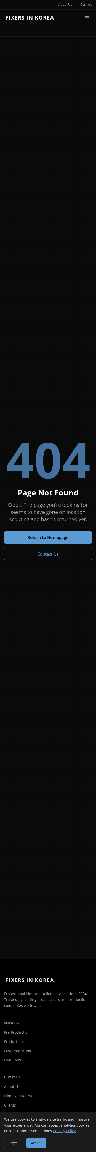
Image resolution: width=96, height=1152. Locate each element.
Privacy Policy (64, 1130)
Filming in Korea (18, 1095)
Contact (86, 5)
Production (13, 1041)
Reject (13, 1142)
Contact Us (48, 554)
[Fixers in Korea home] (31, 18)
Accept (36, 1142)
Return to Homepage (48, 537)
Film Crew (12, 1059)
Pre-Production (17, 1032)
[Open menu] (87, 18)
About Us (65, 5)
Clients (10, 1105)
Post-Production (17, 1050)
